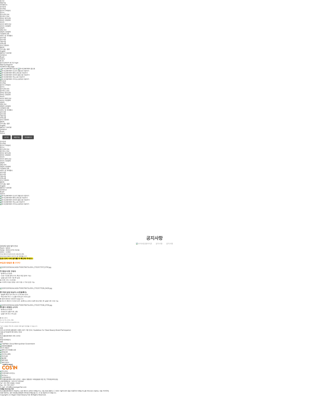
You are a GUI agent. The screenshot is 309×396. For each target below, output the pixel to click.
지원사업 (3, 41)
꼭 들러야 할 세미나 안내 (11, 332)
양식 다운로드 (4, 45)
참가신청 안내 (4, 14)
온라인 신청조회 (5, 20)
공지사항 (3, 38)
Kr (1, 61)
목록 (1, 328)
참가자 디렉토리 (5, 11)
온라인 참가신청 (5, 18)
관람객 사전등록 (5, 32)
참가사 (2, 13)
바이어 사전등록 (5, 26)
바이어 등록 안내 (5, 24)
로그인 (2, 1)
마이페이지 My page (7, 67)
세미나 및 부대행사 (6, 36)
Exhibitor (3, 55)
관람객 (2, 28)
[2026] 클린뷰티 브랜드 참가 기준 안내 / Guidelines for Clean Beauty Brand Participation (35, 330)
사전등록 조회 (4, 34)
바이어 (2, 22)
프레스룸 (3, 43)
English (2, 51)
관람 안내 (3, 30)
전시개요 (3, 9)
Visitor (2, 59)
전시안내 (3, 7)
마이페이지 (3, 5)
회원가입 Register (6, 65)
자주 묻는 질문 (5, 49)
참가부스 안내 (4, 16)
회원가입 (3, 3)
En (3, 61)
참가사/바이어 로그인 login (9, 63)
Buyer (2, 57)
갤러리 (2, 47)
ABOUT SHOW (5, 53)
